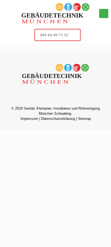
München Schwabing (55, 113)
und (74, 108)
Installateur (62, 108)
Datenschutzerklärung (58, 119)
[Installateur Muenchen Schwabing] (55, 13)
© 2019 (17, 108)
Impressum (29, 119)
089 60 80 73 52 (55, 34)
